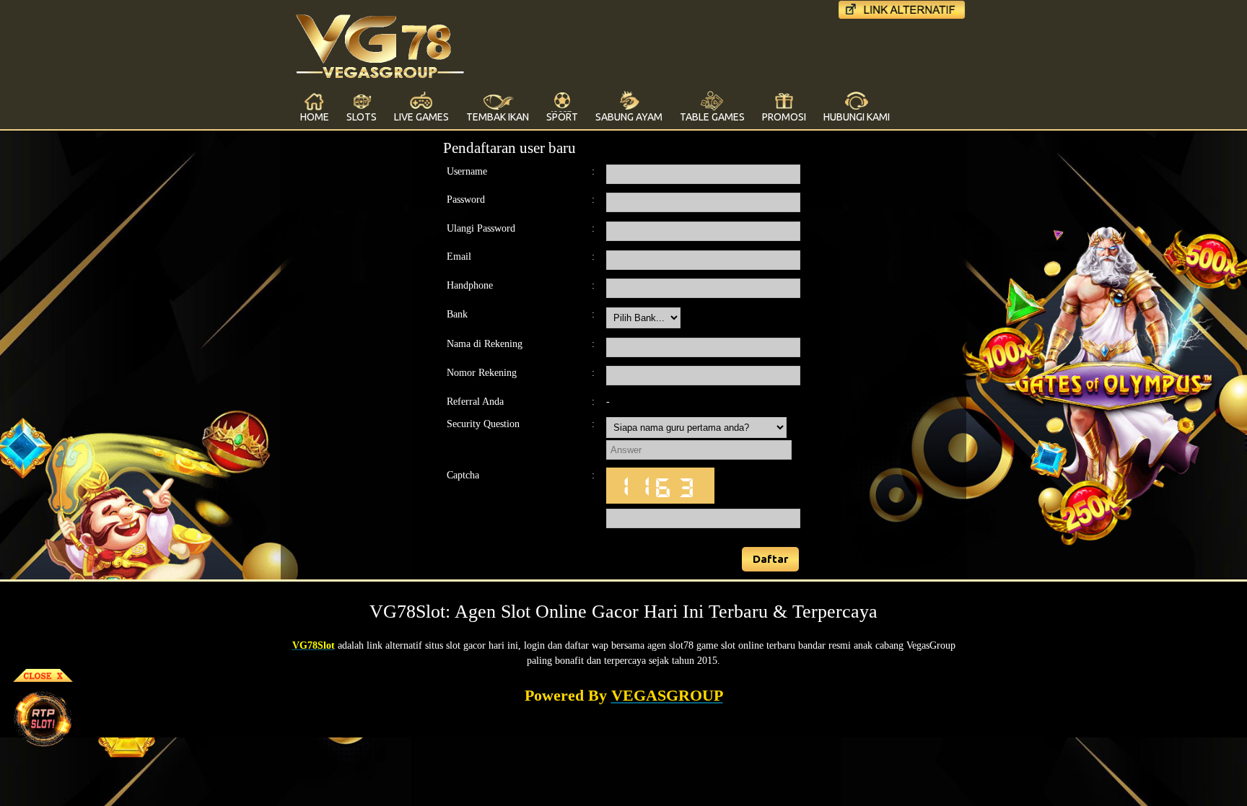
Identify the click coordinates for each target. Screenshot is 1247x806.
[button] (771, 559)
